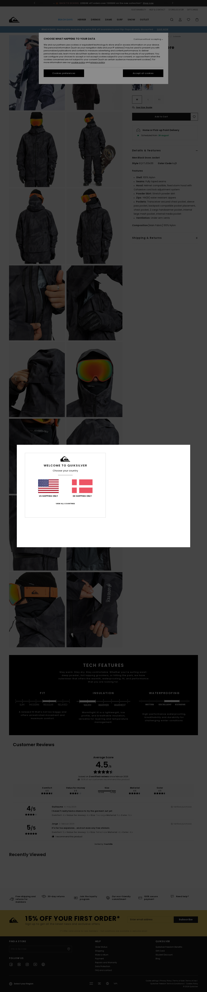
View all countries (65, 503)
